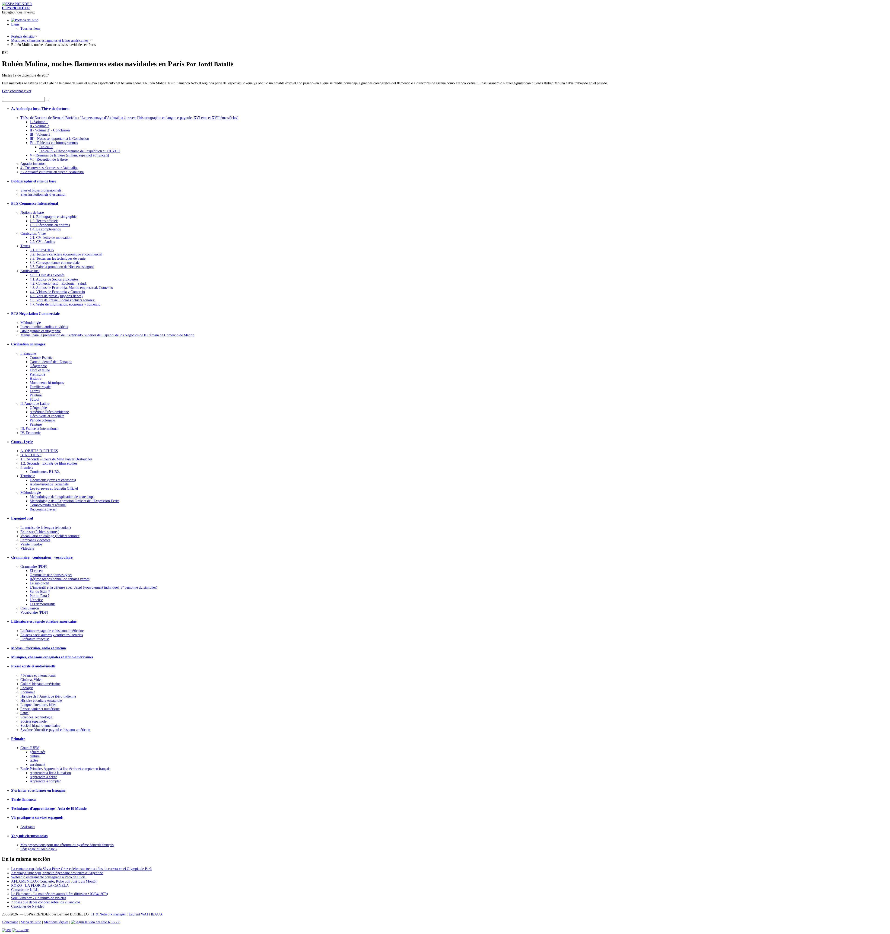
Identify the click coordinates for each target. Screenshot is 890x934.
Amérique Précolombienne (49, 412)
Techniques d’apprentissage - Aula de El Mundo (49, 808)
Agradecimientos (32, 164)
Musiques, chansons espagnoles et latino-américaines (49, 40)
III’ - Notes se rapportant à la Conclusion (59, 138)
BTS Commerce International (34, 203)
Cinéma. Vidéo (31, 680)
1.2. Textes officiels (44, 221)
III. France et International (39, 428)
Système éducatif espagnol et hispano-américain (55, 730)
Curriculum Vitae (33, 233)
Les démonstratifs (42, 604)
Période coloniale (42, 420)
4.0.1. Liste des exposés (47, 275)
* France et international (38, 675)
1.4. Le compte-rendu (45, 229)
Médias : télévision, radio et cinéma (38, 648)
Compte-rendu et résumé (48, 505)
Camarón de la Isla (24, 890)
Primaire (18, 739)
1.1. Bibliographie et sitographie (53, 217)
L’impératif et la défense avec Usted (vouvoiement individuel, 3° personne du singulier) (93, 587)
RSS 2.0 (113, 922)
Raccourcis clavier (43, 509)
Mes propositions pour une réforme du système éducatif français (67, 845)
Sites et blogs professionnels (40, 190)
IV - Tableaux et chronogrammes (54, 143)
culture (35, 756)
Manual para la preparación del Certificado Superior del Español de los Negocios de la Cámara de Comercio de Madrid (107, 335)
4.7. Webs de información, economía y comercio (65, 304)
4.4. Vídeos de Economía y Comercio (57, 292)
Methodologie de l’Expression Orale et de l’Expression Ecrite (74, 501)
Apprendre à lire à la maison (50, 773)
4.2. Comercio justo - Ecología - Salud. (58, 283)
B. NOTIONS (30, 455)
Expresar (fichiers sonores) (39, 532)
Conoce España (41, 358)
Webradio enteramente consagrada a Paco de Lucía (48, 877)
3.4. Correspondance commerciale (54, 263)
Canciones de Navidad (27, 906)
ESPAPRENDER (16, 8)
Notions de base (32, 212)
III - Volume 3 (40, 134)
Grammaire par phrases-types (51, 575)
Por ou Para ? (39, 596)
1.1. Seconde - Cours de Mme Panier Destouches (56, 459)
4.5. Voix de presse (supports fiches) (56, 296)
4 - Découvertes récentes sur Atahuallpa (49, 168)
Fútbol (34, 399)
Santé (24, 713)
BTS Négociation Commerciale (35, 314)
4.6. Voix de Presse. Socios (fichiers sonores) (62, 300)
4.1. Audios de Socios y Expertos (54, 279)
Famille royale (40, 387)
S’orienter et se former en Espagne (38, 790)
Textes (25, 246)
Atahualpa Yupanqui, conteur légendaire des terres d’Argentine (57, 873)
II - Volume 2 (39, 126)
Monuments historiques (47, 383)
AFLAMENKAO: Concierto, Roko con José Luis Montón (54, 881)
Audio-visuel (29, 271)
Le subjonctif (39, 583)
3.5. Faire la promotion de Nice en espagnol (62, 267)
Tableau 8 (46, 147)
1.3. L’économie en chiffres (50, 225)
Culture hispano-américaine (40, 684)
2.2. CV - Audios (42, 242)
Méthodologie (30, 323)
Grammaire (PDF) (33, 566)
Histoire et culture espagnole (41, 700)
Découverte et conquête (47, 416)
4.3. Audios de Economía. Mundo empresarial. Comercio (71, 288)
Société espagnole (33, 721)
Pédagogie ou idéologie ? (38, 849)
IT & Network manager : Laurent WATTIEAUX (127, 914)
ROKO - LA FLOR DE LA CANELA (40, 885)
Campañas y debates (35, 540)
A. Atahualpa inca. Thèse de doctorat (40, 109)
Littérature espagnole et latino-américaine (43, 621)
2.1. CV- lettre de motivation (50, 237)
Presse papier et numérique (40, 709)
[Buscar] (47, 100)
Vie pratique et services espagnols (37, 817)
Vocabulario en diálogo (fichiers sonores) (50, 536)
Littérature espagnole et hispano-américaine (52, 631)
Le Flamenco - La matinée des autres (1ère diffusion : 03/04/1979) (59, 894)
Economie (27, 692)
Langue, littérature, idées (38, 705)
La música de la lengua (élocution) (45, 527)
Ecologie (26, 688)
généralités (37, 752)
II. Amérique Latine (34, 403)
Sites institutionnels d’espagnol (42, 194)
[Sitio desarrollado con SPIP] (6, 930)
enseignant (37, 764)
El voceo (36, 571)
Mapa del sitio (31, 922)
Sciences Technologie (36, 717)
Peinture (36, 395)
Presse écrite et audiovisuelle (33, 666)
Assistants (27, 827)
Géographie (38, 366)
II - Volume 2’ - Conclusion (50, 130)
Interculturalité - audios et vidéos (44, 327)
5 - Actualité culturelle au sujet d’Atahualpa (52, 172)
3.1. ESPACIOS (42, 250)
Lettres (35, 391)
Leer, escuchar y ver (16, 91)
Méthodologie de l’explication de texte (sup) (62, 497)
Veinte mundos (31, 544)
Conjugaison (29, 608)
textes (34, 760)
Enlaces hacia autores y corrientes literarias (51, 635)
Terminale (27, 476)
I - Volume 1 (39, 122)
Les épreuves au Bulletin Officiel (54, 488)
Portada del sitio (23, 36)
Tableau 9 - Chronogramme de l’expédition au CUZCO (79, 151)
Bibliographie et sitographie (40, 331)
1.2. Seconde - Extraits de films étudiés (48, 463)
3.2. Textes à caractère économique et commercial (66, 254)
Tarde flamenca (23, 799)
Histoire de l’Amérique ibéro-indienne (48, 696)
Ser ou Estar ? (40, 591)
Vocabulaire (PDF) (34, 612)
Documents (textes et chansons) (53, 480)
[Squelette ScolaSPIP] (20, 930)
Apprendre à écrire (43, 777)
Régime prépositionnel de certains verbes (59, 579)
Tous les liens (30, 28)
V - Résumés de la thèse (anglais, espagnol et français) (69, 155)
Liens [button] (15, 24)
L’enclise (36, 600)
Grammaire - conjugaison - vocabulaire (42, 557)
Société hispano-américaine (40, 725)
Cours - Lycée (22, 442)
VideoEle (27, 548)
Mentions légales (56, 922)
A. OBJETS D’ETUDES (39, 451)
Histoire (35, 378)
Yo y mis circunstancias (29, 836)
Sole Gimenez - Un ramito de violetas (38, 898)
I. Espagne (28, 353)
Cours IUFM (29, 748)
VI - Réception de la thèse (49, 159)
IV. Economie (30, 433)
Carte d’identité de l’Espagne (51, 362)
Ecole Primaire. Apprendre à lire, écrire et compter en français (65, 769)
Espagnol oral (22, 518)
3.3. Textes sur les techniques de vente (58, 258)
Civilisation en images (28, 344)
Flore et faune (40, 370)
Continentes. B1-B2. (45, 472)
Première (26, 467)
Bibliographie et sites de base (33, 181)
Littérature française (34, 639)
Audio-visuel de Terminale (49, 484)
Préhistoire (37, 374)
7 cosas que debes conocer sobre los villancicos (45, 902)
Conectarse (10, 922)
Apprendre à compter (45, 781)
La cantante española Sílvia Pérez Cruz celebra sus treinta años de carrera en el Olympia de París (81, 869)
